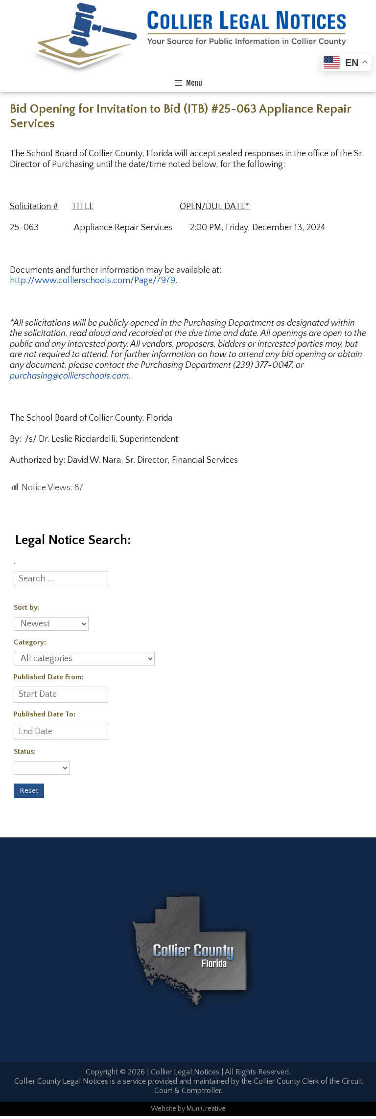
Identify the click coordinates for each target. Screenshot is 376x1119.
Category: (30, 642)
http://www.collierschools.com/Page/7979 (92, 281)
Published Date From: (48, 677)
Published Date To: (44, 714)
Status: (25, 751)
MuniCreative (206, 1109)
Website (163, 1109)
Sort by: (27, 607)
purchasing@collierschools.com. (70, 376)
